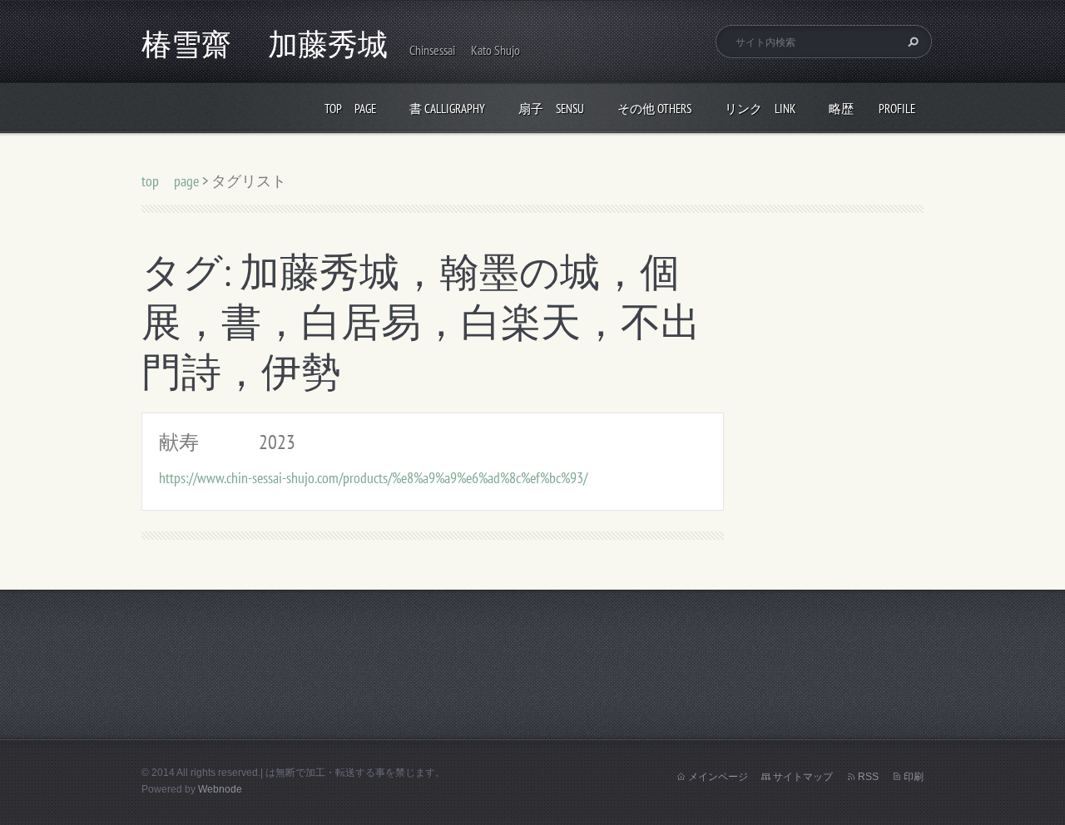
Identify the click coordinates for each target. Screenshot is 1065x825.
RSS (868, 777)
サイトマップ (803, 777)
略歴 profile (872, 108)
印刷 (914, 777)
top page (350, 108)
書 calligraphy (447, 108)
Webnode (220, 789)
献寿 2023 (227, 442)
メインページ (718, 777)
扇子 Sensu (551, 108)
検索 (911, 41)
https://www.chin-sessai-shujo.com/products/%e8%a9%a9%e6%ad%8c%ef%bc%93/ (373, 477)
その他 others (654, 108)
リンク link (760, 108)
